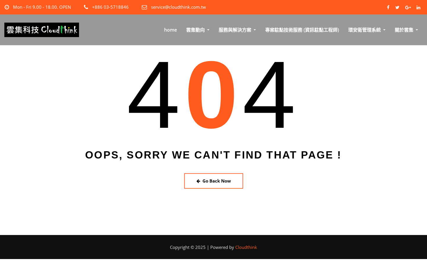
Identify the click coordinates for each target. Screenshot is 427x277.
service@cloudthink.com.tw (178, 7)
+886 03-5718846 (110, 7)
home (170, 30)
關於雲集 (405, 30)
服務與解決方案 (235, 30)
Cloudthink (246, 247)
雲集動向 (196, 30)
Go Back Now (216, 181)
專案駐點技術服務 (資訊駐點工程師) (302, 30)
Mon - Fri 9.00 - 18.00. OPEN (42, 7)
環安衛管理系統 (365, 30)
